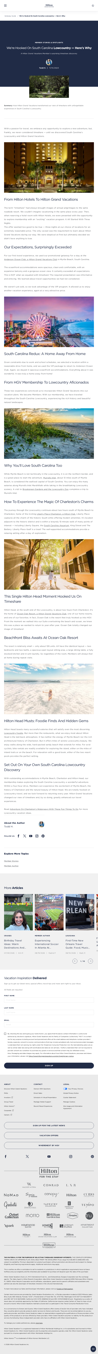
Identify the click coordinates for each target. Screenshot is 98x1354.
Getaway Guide (10, 16)
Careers (7, 1115)
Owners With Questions (42, 1089)
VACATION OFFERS (49, 1135)
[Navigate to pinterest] (43, 836)
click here (39, 1323)
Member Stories (11, 861)
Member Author (11, 866)
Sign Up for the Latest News (49, 1125)
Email (6, 1020)
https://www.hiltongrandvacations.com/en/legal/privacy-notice (51, 1056)
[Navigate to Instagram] (36, 836)
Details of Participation (65, 1289)
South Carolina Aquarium (56, 525)
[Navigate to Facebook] (18, 836)
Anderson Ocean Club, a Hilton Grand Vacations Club (30, 259)
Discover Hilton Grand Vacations (15, 1089)
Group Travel (8, 1102)
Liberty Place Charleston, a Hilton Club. (56, 514)
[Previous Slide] (74, 961)
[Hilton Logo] (49, 1172)
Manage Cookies (69, 1102)
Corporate (7, 1110)
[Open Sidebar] (5, 6)
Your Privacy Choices (75, 1089)
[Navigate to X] (24, 836)
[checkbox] (5, 1034)
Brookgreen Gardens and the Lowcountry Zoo (46, 489)
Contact (38, 1084)
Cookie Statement (69, 1097)
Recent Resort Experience (43, 1106)
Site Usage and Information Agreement (73, 1107)
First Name (9, 996)
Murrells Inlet (49, 478)
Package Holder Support (42, 1102)
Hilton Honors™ (9, 1106)
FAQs (6, 1093)
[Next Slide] (90, 961)
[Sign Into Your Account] (93, 6)
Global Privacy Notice (71, 1093)
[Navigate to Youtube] (30, 836)
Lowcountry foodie (13, 733)
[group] (49, 924)
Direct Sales (38, 1093)
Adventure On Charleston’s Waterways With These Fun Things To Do (44, 809)
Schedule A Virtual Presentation (45, 1097)
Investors (7, 1097)
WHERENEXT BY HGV (49, 1145)
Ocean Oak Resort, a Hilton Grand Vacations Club (41, 614)
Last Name (9, 1008)
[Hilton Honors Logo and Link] (49, 1245)
